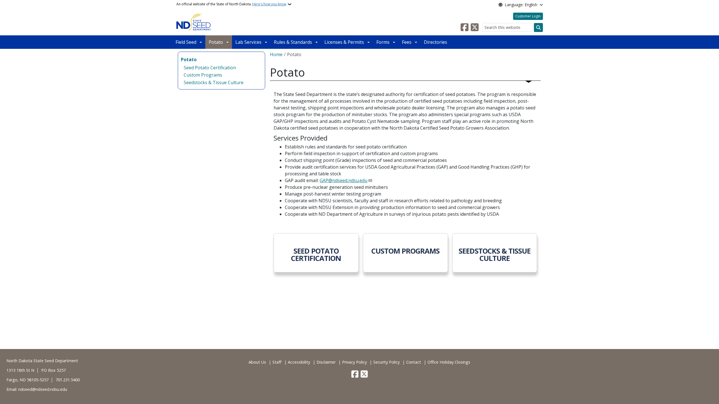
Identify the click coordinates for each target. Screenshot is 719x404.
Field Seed (186, 42)
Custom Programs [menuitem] (203, 75)
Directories (435, 42)
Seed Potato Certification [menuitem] (210, 68)
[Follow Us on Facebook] (464, 27)
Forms (383, 42)
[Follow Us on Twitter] (475, 27)
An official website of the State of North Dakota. (231, 4)
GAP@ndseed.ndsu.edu (343, 180)
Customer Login (528, 16)
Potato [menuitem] (189, 59)
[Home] (193, 22)
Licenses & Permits (344, 42)
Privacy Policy (354, 362)
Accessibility (299, 362)
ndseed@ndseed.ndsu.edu (42, 389)
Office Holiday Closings (448, 362)
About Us (257, 362)
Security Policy (386, 362)
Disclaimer (326, 362)
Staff (276, 362)
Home (276, 54)
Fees (406, 42)
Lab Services (248, 42)
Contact (413, 362)
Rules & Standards (293, 42)
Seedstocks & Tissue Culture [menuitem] (214, 82)
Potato (216, 42)
